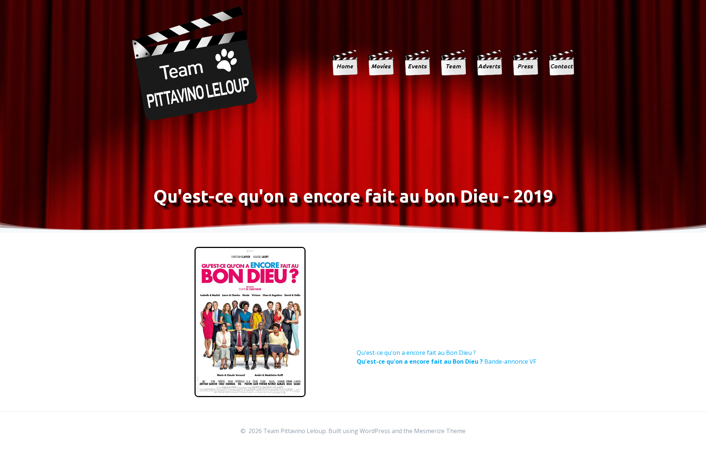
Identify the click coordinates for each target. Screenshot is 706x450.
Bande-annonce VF (446, 361)
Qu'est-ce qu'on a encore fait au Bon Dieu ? (416, 353)
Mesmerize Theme (440, 431)
